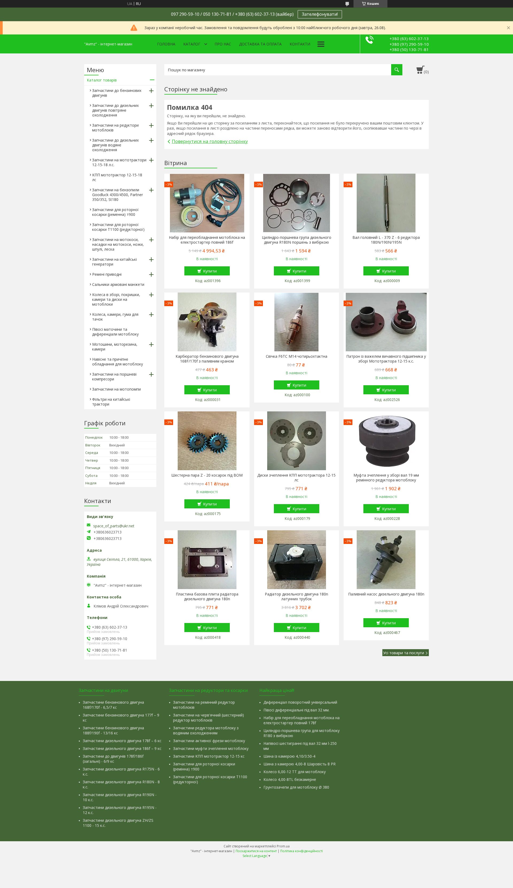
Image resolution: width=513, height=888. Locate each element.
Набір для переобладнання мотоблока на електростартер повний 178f (301, 720)
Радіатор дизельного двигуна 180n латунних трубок (296, 596)
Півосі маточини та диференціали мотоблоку (115, 332)
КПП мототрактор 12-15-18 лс (117, 177)
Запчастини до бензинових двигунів (116, 93)
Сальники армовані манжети (118, 284)
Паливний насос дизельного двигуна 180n (386, 594)
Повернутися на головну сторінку (210, 141)
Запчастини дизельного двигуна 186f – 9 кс (122, 748)
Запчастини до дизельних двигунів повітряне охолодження (115, 110)
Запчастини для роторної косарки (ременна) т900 (115, 212)
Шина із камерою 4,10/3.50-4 (289, 756)
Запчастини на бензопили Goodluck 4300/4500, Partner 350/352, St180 (117, 194)
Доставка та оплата (260, 43)
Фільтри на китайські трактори (111, 402)
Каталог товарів (102, 80)
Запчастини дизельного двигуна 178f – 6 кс (122, 740)
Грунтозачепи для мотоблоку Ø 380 (296, 787)
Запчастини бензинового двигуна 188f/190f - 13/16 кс (113, 730)
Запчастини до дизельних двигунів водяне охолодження (115, 145)
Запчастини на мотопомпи (116, 389)
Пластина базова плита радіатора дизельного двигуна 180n (207, 596)
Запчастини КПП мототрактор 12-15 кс (208, 756)
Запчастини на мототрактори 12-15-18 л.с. (119, 162)
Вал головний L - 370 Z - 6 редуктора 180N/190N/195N (386, 240)
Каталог (191, 43)
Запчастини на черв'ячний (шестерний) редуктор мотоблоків (208, 717)
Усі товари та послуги (403, 652)
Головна (166, 43)
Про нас (223, 43)
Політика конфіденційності (301, 851)
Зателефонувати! (320, 14)
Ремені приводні (107, 274)
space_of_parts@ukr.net (113, 526)
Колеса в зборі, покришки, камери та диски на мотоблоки (116, 299)
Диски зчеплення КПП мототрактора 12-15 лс (296, 477)
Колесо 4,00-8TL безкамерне (289, 779)
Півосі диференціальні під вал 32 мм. (296, 709)
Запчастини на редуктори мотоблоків (115, 128)
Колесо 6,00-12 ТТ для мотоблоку (294, 771)
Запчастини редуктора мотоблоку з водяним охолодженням (206, 730)
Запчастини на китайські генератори (114, 262)
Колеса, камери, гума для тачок (115, 317)
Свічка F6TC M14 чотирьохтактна (296, 356)
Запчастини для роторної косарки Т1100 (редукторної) (118, 227)
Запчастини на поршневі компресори (114, 376)
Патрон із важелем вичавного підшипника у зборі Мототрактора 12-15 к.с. (386, 359)
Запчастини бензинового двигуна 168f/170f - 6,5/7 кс (113, 705)
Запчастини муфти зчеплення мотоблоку (210, 748)
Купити (210, 271)
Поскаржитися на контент (256, 851)
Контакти (300, 43)
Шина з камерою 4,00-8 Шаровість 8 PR (299, 763)
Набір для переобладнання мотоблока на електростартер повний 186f (207, 240)
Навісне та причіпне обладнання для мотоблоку (117, 362)
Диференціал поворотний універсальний (300, 702)
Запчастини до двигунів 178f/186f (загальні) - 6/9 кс (113, 759)
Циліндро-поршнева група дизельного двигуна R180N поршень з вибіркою (296, 240)
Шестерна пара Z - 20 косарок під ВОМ (207, 475)
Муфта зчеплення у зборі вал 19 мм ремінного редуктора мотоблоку (386, 477)
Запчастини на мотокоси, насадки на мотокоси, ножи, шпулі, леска (118, 244)
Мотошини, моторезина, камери (114, 347)
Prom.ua (283, 846)
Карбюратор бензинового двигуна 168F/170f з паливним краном (207, 359)
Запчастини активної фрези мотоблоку (209, 740)
